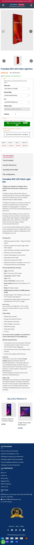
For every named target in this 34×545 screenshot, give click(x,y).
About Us (3, 472)
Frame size (7, 85)
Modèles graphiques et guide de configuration (12, 129)
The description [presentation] (8, 156)
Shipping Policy (5, 481)
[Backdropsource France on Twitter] (8, 530)
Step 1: (5, 78)
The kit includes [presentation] (8, 160)
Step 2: (5, 118)
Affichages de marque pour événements (12, 456)
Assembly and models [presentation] (10, 170)
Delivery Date (8, 106)
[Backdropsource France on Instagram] (20, 530)
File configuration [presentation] (9, 174)
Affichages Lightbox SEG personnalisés (12, 459)
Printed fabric (8, 92)
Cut (5, 99)
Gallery (22, 526)
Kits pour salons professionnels (9, 451)
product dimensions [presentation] (9, 165)
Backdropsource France (18, 535)
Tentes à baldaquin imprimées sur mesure (12, 462)
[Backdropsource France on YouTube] (24, 530)
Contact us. (20, 347)
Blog (17, 526)
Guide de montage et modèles (18, 134)
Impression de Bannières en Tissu (10, 453)
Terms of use (4, 486)
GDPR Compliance (6, 484)
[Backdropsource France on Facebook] (12, 530)
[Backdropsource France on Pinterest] (16, 530)
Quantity (6, 114)
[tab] (10, 156)
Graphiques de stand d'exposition (10, 465)
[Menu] (4, 5)
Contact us (4, 475)
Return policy (4, 478)
